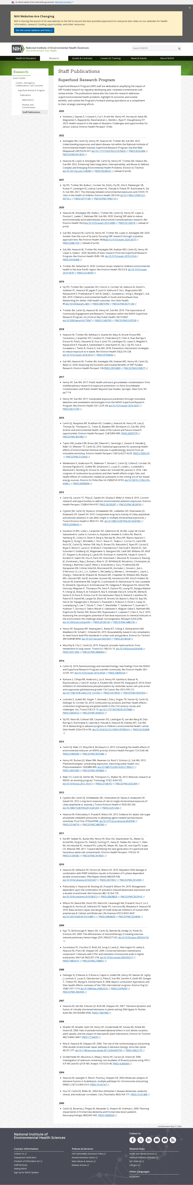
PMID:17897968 (100, 1012)
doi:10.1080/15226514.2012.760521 (115, 767)
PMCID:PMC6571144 (123, 303)
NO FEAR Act (135, 1161)
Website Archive (79, 1165)
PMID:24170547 (112, 692)
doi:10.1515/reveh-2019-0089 (100, 223)
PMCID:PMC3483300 (93, 824)
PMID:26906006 (81, 483)
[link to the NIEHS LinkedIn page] (149, 1140)
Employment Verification (25, 1157)
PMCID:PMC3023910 (131, 896)
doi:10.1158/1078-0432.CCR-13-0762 (81, 692)
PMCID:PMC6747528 (125, 320)
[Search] (179, 48)
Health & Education (26, 58)
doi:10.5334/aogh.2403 (77, 303)
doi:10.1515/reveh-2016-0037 (124, 405)
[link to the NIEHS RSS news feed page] (173, 1140)
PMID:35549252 (103, 171)
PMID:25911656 (71, 652)
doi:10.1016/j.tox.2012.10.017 (77, 783)
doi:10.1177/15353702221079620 (108, 151)
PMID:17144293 (90, 1037)
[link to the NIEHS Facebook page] (132, 1140)
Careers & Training (110, 58)
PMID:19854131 (71, 960)
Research (54, 58)
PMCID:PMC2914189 (130, 880)
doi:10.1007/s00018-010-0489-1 (79, 916)
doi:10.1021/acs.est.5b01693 (96, 638)
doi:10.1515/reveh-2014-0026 (90, 672)
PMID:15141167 (98, 1084)
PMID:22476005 (119, 988)
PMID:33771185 (82, 198)
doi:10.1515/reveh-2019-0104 (120, 256)
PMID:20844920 (107, 916)
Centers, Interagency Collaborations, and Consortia (29, 84)
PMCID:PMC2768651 (93, 960)
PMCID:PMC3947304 (134, 692)
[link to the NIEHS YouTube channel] (165, 1140)
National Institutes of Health (142, 1157)
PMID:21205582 (71, 855)
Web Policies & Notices (82, 1161)
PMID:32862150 (71, 243)
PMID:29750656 (104, 355)
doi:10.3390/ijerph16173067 (77, 320)
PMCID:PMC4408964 (93, 652)
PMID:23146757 (104, 783)
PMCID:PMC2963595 (73, 992)
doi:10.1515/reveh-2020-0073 (120, 239)
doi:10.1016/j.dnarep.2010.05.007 (80, 880)
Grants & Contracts (82, 58)
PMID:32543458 (71, 259)
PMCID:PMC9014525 (73, 154)
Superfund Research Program (31, 90)
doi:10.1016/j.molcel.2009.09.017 (116, 957)
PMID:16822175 (134, 1050)
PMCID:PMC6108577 (134, 368)
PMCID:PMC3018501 (93, 855)
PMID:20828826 (109, 896)
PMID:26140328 (122, 638)
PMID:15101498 (139, 1094)
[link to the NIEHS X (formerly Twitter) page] (140, 1140)
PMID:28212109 (71, 409)
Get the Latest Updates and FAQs (33, 30)
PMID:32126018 (127, 223)
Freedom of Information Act (27, 1161)
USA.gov (133, 1165)
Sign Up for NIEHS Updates (26, 1172)
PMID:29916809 (112, 368)
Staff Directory (20, 1165)
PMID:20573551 (108, 880)
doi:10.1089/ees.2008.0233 (94, 988)
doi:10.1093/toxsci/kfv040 (129, 648)
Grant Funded (19, 78)
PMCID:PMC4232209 (126, 783)
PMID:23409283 (71, 753)
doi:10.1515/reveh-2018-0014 (78, 355)
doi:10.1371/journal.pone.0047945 (117, 821)
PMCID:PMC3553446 (93, 753)
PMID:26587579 (129, 433)
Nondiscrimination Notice (83, 1157)
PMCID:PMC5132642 (77, 456)
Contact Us (19, 1153)
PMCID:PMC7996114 (105, 198)
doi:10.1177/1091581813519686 (115, 709)
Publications (25, 95)
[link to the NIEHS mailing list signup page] (157, 1140)
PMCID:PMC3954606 (93, 770)
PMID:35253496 (137, 151)
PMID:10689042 (106, 1115)
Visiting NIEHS (20, 1168)
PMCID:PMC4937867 (73, 436)
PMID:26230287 (107, 504)
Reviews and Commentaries (29, 106)
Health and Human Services (142, 1153)
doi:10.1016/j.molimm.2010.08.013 (80, 896)
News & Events (139, 58)
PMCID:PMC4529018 (130, 504)
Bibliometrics (28, 100)
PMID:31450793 (103, 320)
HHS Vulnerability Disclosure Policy (87, 1153)
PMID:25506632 (71, 524)
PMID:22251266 (110, 807)
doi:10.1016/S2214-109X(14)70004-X (111, 729)
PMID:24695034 (116, 672)
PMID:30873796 (101, 303)
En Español (134, 1176)
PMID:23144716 (71, 824)
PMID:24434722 (71, 712)
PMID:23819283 (71, 770)
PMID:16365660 (121, 1063)
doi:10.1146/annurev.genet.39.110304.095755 (98, 1050)
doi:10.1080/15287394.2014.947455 (122, 521)
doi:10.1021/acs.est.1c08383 (77, 171)
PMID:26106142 (101, 622)
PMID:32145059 (85, 272)
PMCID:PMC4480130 (124, 622)
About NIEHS (167, 58)
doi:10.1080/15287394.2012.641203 (81, 807)
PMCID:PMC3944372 (93, 712)
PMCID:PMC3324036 (129, 916)
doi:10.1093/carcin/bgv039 (76, 622)
